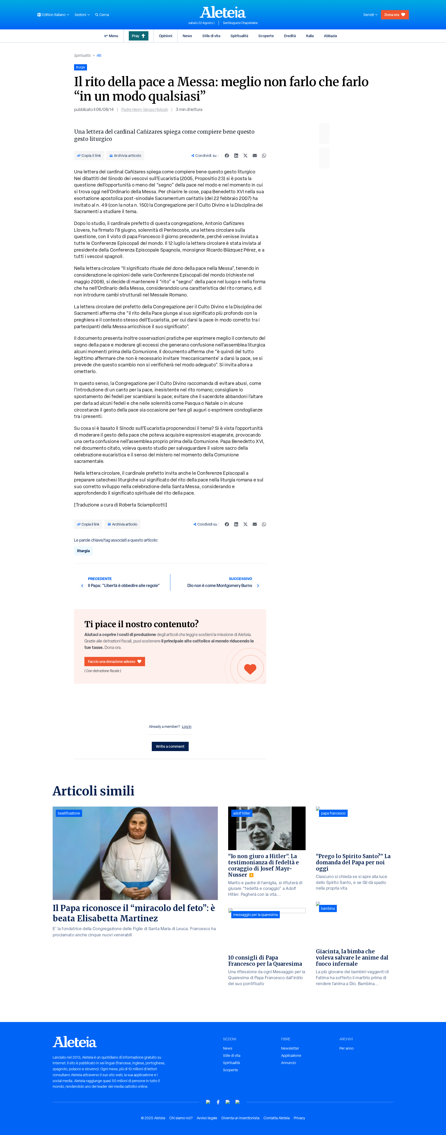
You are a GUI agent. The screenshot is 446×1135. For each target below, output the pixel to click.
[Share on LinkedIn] (236, 156)
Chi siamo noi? (181, 1118)
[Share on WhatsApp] (264, 156)
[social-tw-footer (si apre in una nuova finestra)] (228, 1102)
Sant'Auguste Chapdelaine (240, 23)
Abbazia (330, 35)
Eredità (290, 35)
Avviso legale (207, 1118)
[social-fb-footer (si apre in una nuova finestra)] (218, 1102)
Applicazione (291, 1055)
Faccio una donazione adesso (111, 661)
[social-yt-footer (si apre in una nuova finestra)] (208, 1102)
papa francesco (333, 813)
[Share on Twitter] (245, 156)
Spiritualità (239, 35)
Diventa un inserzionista (240, 1118)
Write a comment (170, 746)
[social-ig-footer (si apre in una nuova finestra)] (237, 1102)
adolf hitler (241, 813)
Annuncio (288, 1062)
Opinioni (165, 35)
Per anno (346, 1048)
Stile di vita (211, 35)
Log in (187, 726)
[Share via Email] (255, 156)
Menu (113, 35)
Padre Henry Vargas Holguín (144, 109)
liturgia (83, 550)
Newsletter (290, 1048)
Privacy (299, 1118)
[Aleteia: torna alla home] (223, 12)
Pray (135, 35)
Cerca (104, 14)
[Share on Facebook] (227, 156)
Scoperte (266, 35)
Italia (310, 35)
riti (99, 55)
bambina (328, 908)
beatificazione (69, 813)
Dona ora (392, 14)
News (187, 35)
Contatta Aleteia (277, 1118)
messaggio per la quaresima (255, 914)
